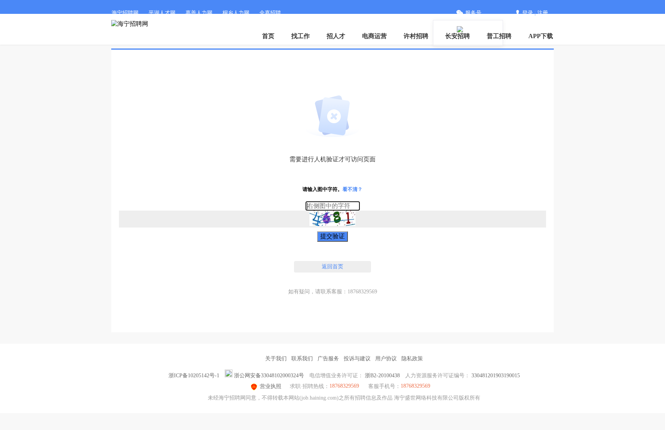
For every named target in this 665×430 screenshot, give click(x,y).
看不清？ (353, 189)
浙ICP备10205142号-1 (194, 375)
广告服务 (328, 358)
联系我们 (302, 358)
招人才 (336, 36)
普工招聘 (499, 36)
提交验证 (332, 236)
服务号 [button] (473, 13)
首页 (268, 36)
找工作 (300, 36)
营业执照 (270, 386)
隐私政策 (412, 358)
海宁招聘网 (125, 13)
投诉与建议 (357, 358)
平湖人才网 (162, 13)
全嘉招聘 (270, 13)
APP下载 (540, 36)
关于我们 (276, 358)
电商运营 (374, 36)
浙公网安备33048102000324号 (269, 375)
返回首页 (332, 266)
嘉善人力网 (198, 13)
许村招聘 (416, 36)
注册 (542, 13)
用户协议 (386, 358)
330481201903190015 (495, 375)
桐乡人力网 (235, 13)
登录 (527, 13)
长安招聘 (457, 36)
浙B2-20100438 (382, 375)
